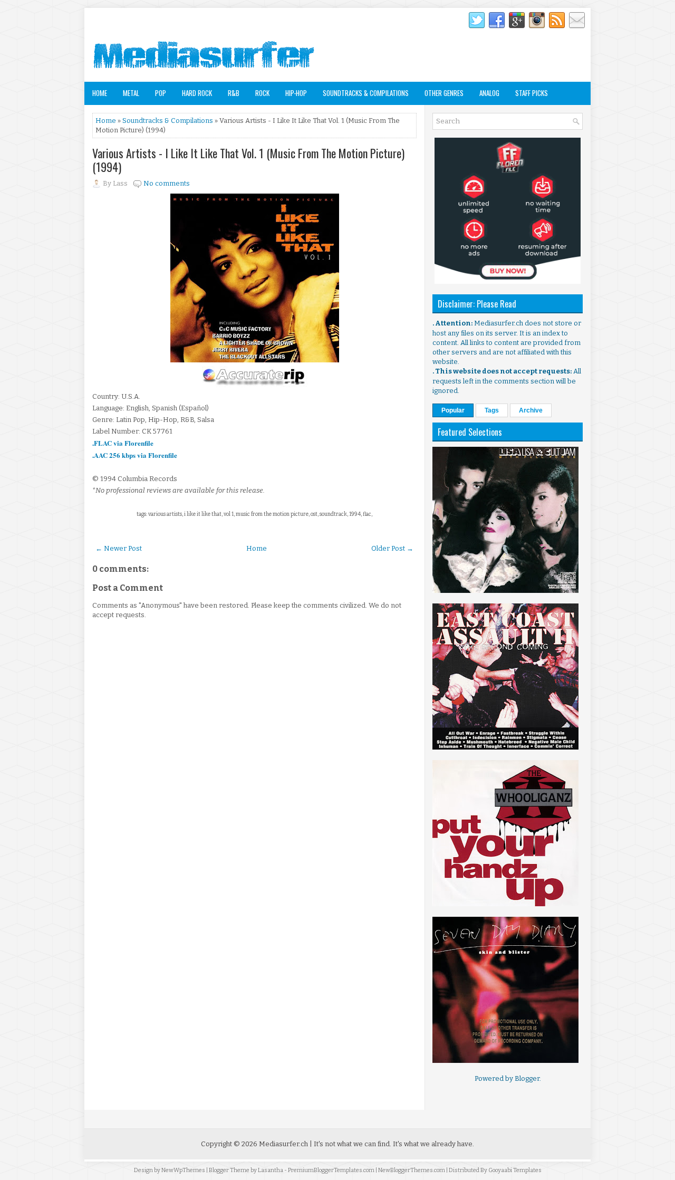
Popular (453, 410)
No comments (166, 183)
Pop (160, 93)
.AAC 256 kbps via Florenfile (134, 455)
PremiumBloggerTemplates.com (331, 1170)
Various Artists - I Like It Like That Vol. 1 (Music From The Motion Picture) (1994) (248, 160)
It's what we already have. (433, 1144)
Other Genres (444, 93)
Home (99, 93)
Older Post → (392, 548)
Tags (492, 410)
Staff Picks (531, 93)
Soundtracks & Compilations (366, 93)
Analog (489, 93)
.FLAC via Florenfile (122, 443)
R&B (233, 93)
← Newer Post (118, 548)
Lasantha (270, 1170)
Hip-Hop (296, 93)
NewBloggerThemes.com (411, 1170)
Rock (262, 93)
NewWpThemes (183, 1170)
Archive (531, 410)
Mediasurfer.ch (283, 1144)
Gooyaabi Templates (515, 1170)
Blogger (527, 1078)
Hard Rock (197, 93)
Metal (131, 93)
